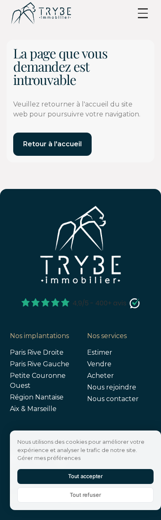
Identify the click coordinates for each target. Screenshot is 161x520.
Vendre (99, 364)
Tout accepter (85, 476)
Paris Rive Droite (37, 352)
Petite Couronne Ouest (38, 380)
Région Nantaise (37, 397)
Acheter (100, 376)
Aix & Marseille (33, 409)
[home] (41, 13)
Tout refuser (85, 494)
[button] (143, 13)
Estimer (99, 352)
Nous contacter (113, 399)
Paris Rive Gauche (39, 364)
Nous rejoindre (111, 387)
